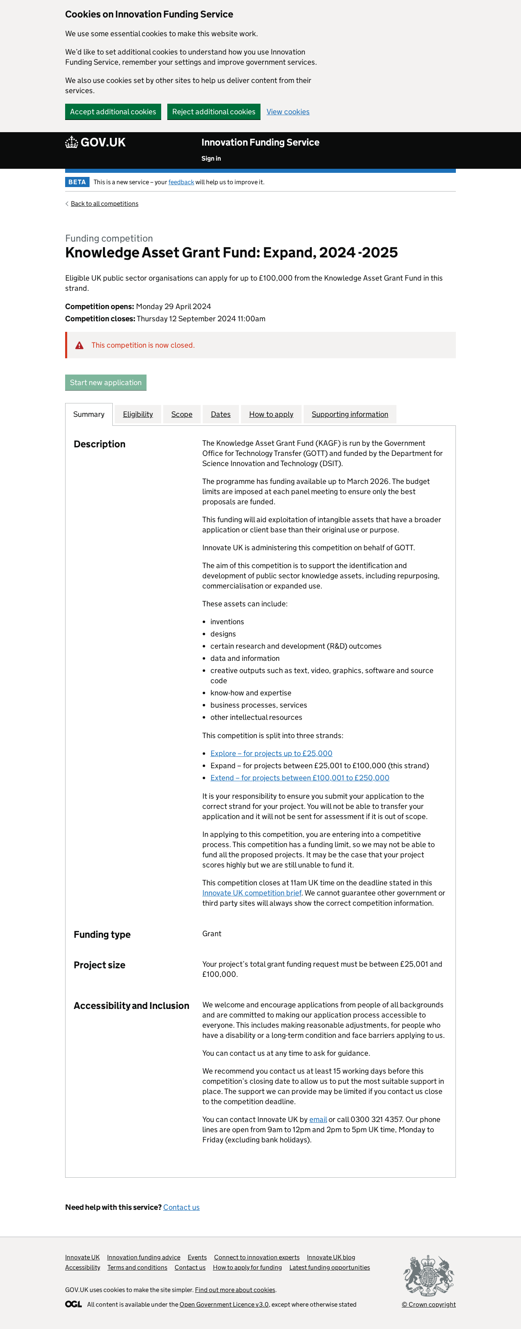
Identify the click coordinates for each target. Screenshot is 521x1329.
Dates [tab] (221, 414)
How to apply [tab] (271, 414)
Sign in (211, 158)
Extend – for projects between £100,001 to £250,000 (300, 777)
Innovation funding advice (143, 1257)
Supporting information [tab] (350, 414)
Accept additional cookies (113, 111)
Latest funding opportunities (329, 1267)
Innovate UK (82, 1257)
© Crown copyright (429, 1304)
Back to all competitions (104, 203)
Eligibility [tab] (138, 414)
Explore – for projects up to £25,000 (271, 753)
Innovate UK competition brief (251, 893)
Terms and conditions (137, 1267)
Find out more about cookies (235, 1290)
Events (197, 1257)
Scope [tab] (182, 414)
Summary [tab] (89, 414)
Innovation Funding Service (260, 142)
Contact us (181, 1207)
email (318, 1119)
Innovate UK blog (331, 1257)
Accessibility (82, 1267)
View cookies (288, 111)
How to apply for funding (247, 1267)
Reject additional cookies (214, 111)
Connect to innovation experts (257, 1257)
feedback (181, 182)
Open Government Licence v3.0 (224, 1304)
